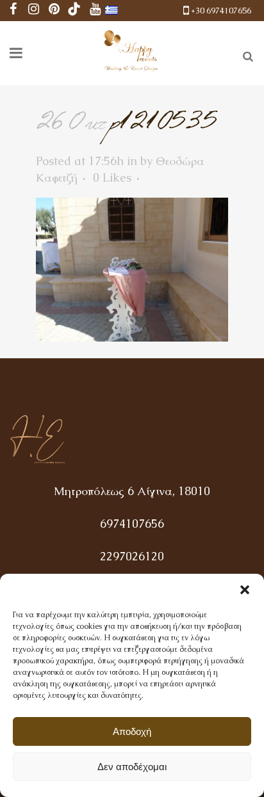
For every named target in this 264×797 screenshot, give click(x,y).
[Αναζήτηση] (245, 54)
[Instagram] (33, 10)
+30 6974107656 (221, 10)
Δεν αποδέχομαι (132, 766)
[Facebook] (13, 10)
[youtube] (95, 10)
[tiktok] (74, 10)
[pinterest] (54, 10)
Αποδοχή (132, 731)
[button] (244, 589)
